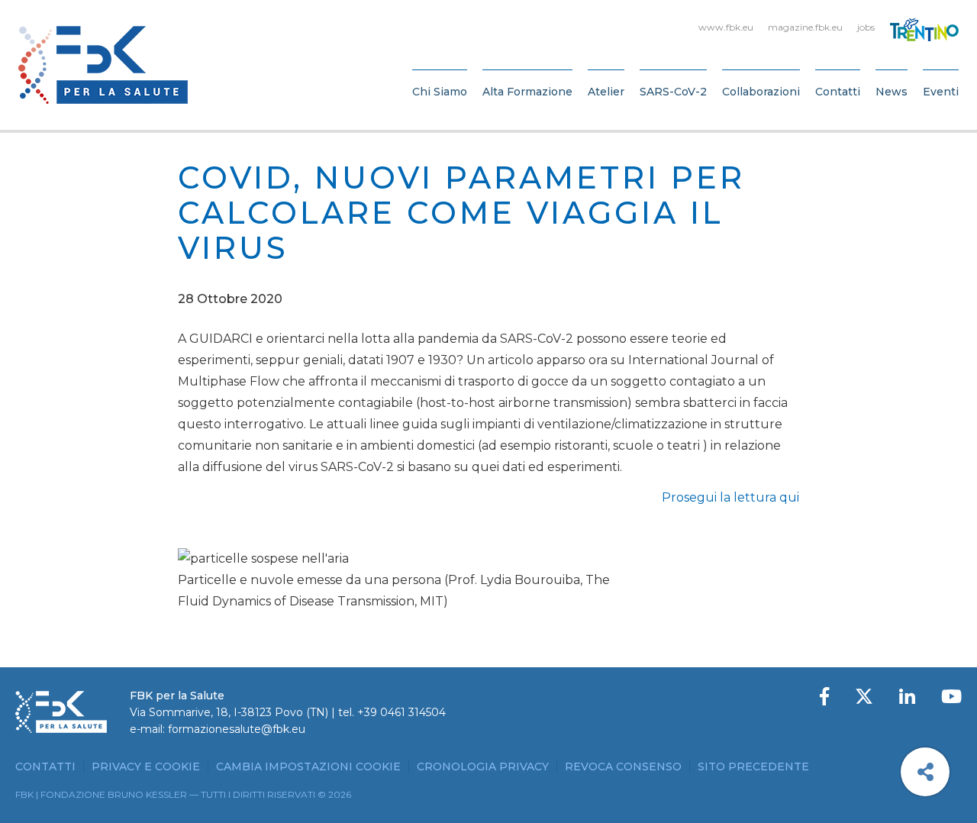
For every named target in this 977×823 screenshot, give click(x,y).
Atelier (606, 91)
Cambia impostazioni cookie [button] (308, 766)
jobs (866, 27)
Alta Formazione (527, 91)
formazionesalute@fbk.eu (236, 729)
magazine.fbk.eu (805, 27)
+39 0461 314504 (401, 712)
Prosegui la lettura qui (730, 497)
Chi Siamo (439, 91)
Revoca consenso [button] (623, 766)
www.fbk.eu (725, 27)
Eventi (941, 91)
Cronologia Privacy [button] (483, 766)
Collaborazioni (761, 91)
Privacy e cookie (146, 766)
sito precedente (753, 766)
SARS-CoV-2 (673, 91)
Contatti (837, 91)
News (891, 91)
